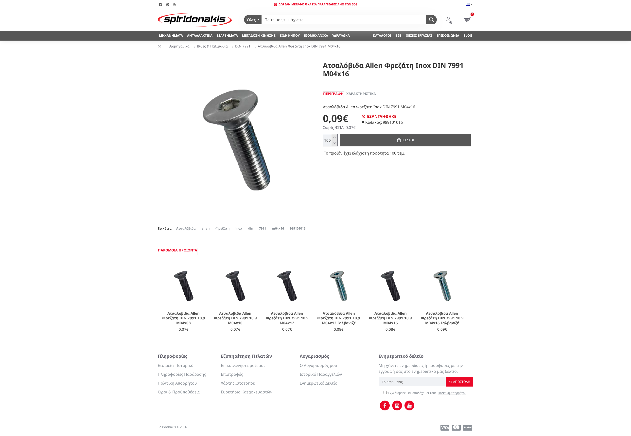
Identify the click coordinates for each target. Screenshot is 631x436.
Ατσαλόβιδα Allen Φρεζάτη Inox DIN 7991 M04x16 (299, 46)
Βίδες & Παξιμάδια (212, 46)
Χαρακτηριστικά (361, 93)
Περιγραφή (333, 93)
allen (206, 228)
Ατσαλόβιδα (186, 228)
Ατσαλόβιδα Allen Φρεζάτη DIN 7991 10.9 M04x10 (235, 318)
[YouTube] (409, 405)
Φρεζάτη (222, 228)
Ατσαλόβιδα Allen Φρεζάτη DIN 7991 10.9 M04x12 (287, 318)
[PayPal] (467, 427)
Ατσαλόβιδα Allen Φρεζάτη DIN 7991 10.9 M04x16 (390, 318)
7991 (262, 228)
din (250, 228)
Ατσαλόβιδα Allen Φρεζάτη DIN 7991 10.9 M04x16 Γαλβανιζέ (442, 318)
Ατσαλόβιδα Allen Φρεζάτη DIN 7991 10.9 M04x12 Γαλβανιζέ (338, 318)
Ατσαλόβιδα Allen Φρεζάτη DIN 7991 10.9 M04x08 (183, 318)
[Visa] (444, 427)
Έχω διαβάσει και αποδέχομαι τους (426, 393)
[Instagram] (397, 405)
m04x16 (278, 228)
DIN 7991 (242, 46)
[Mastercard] (456, 427)
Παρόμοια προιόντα (177, 250)
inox (238, 228)
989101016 (297, 228)
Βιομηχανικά (179, 46)
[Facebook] (385, 405)
